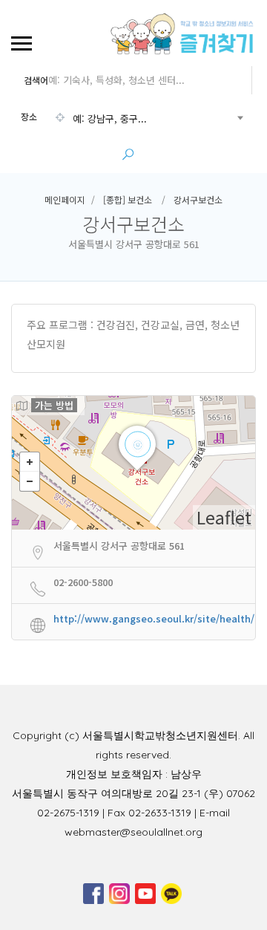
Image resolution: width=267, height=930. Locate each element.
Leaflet (224, 517)
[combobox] (131, 119)
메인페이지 (64, 199)
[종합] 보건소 (127, 199)
